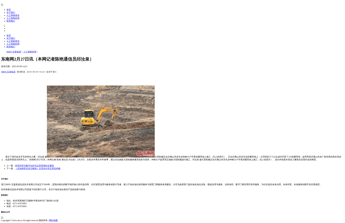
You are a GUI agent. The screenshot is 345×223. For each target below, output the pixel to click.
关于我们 (10, 12)
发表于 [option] (51, 71)
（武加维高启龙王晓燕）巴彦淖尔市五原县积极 (37, 168)
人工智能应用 (12, 18)
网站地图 (53, 220)
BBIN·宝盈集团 (13, 52)
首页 (8, 10)
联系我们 (10, 21)
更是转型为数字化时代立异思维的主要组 (34, 166)
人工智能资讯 (12, 15)
